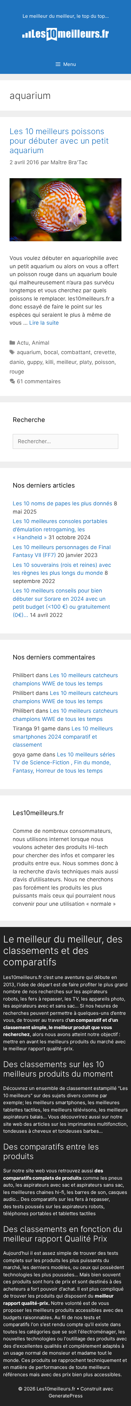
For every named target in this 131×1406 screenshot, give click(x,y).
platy (85, 362)
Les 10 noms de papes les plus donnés (62, 503)
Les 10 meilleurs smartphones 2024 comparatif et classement (63, 736)
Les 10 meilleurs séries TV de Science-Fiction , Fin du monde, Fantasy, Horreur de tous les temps (64, 762)
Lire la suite (44, 323)
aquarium (29, 352)
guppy (34, 362)
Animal (40, 343)
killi (49, 362)
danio (17, 362)
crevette (104, 352)
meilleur (66, 362)
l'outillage (75, 1339)
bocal (51, 352)
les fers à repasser (41, 999)
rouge (17, 371)
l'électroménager (97, 1332)
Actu (23, 343)
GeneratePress (66, 1396)
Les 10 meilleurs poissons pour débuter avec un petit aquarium (59, 140)
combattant (76, 352)
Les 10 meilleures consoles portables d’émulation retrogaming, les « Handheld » (60, 529)
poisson (104, 362)
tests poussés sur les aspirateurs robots (58, 1206)
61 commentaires (39, 381)
